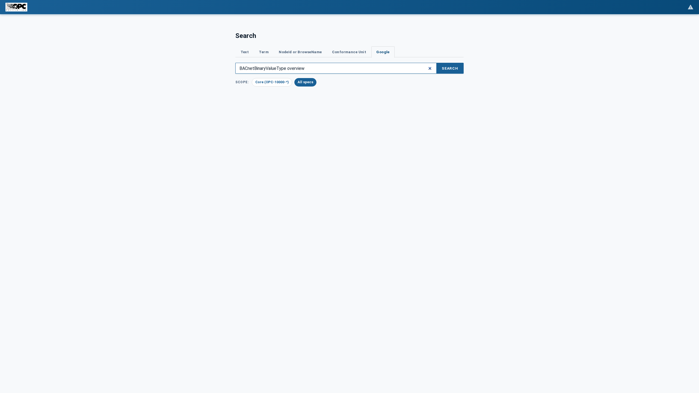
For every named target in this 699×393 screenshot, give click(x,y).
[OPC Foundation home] (16, 7)
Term (264, 52)
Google (382, 52)
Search (450, 68)
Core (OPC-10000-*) (272, 82)
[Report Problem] (691, 7)
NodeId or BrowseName (300, 52)
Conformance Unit (349, 52)
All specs (305, 82)
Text (245, 52)
